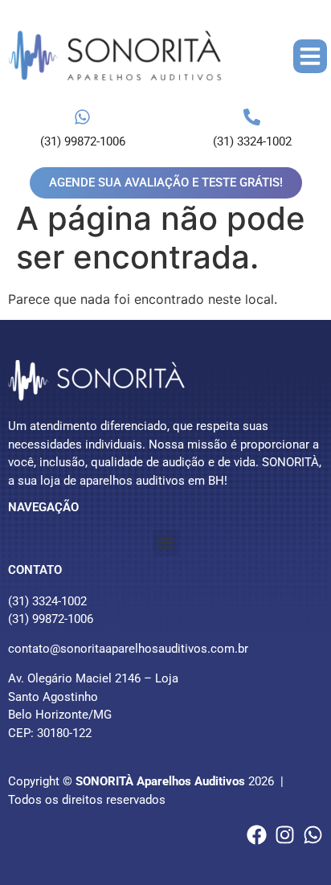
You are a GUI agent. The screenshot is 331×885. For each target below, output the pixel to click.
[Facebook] (257, 835)
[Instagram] (285, 835)
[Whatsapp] (313, 835)
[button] (310, 56)
